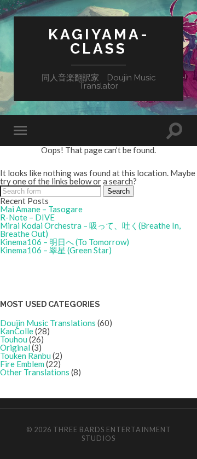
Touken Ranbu (25, 356)
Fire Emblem (22, 364)
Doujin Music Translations (48, 323)
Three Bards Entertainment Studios (112, 434)
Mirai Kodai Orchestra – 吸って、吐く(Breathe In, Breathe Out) (90, 229)
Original (15, 347)
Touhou (13, 339)
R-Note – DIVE (27, 217)
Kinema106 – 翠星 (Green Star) (56, 250)
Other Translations (34, 372)
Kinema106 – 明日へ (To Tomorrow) (64, 242)
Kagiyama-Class (98, 41)
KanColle (16, 331)
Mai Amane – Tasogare (41, 209)
